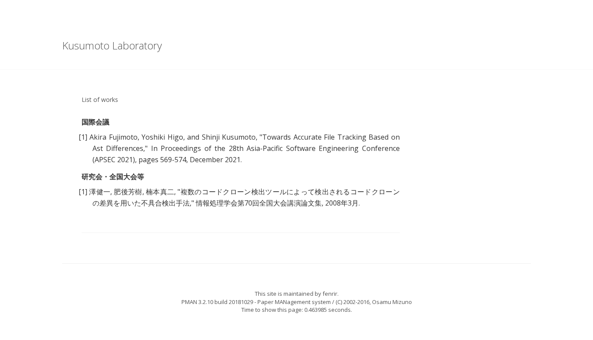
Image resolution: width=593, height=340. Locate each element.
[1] (83, 137)
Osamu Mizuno (392, 302)
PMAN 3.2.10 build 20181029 (217, 302)
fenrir (330, 294)
